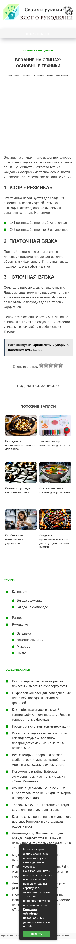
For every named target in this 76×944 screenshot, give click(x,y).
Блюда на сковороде (32, 607)
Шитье (22, 653)
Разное (17, 617)
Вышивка (24, 633)
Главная (29, 50)
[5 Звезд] (60, 365)
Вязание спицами (30, 640)
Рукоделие (45, 50)
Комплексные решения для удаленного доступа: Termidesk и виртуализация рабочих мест (41, 821)
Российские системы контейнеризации (41, 726)
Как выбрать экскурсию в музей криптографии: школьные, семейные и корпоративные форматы (41, 714)
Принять (36, 933)
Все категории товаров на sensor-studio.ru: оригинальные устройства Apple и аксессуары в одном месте (38, 759)
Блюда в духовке (29, 600)
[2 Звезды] (46, 365)
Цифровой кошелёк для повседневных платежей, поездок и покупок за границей (41, 698)
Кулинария (20, 591)
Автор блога (63, 936)
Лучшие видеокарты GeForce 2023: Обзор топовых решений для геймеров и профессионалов (41, 793)
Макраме (23, 646)
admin (26, 75)
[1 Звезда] (41, 365)
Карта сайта (7, 936)
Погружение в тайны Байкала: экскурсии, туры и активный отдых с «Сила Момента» (39, 776)
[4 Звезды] (55, 365)
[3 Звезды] (50, 365)
